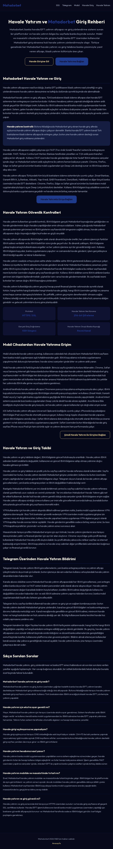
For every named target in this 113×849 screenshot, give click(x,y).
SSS (58, 5)
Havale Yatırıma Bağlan (72, 61)
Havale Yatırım (103, 5)
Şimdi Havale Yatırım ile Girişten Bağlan (85, 434)
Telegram (67, 5)
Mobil (76, 5)
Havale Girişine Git (39, 61)
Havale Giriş (88, 5)
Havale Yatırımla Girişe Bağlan (57, 199)
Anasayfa (56, 843)
